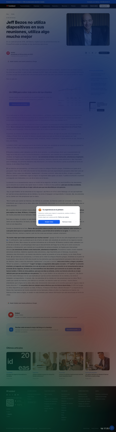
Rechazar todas (67, 222)
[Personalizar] (76, 222)
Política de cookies (63, 217)
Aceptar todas (49, 222)
